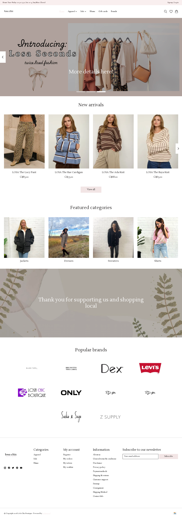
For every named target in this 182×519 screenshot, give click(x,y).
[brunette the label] (71, 369)
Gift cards (103, 11)
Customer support (100, 479)
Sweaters (113, 261)
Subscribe (168, 456)
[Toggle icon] (165, 11)
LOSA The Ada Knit (113, 172)
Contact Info (98, 496)
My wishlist (68, 467)
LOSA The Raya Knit (157, 172)
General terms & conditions (104, 459)
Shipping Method (100, 492)
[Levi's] (150, 369)
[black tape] (32, 369)
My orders (67, 459)
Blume (92, 11)
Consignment (98, 488)
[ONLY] (71, 393)
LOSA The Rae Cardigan (69, 172)
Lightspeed (46, 513)
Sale (35, 459)
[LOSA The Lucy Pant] (24, 141)
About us (96, 454)
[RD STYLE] (150, 393)
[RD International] (111, 393)
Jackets (24, 261)
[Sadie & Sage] (71, 417)
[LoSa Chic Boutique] (8, 11)
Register (67, 454)
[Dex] (111, 369)
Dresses (68, 261)
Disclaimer (97, 463)
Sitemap (96, 483)
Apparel (37, 454)
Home (61, 11)
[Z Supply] (111, 417)
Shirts (157, 261)
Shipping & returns (101, 475)
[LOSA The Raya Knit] (157, 141)
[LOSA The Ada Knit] (113, 141)
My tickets (67, 463)
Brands (114, 11)
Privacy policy (99, 467)
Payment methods (100, 471)
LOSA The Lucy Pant (24, 172)
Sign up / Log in (172, 2)
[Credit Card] (175, 513)
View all (91, 189)
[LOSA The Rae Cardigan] (68, 141)
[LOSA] (32, 393)
